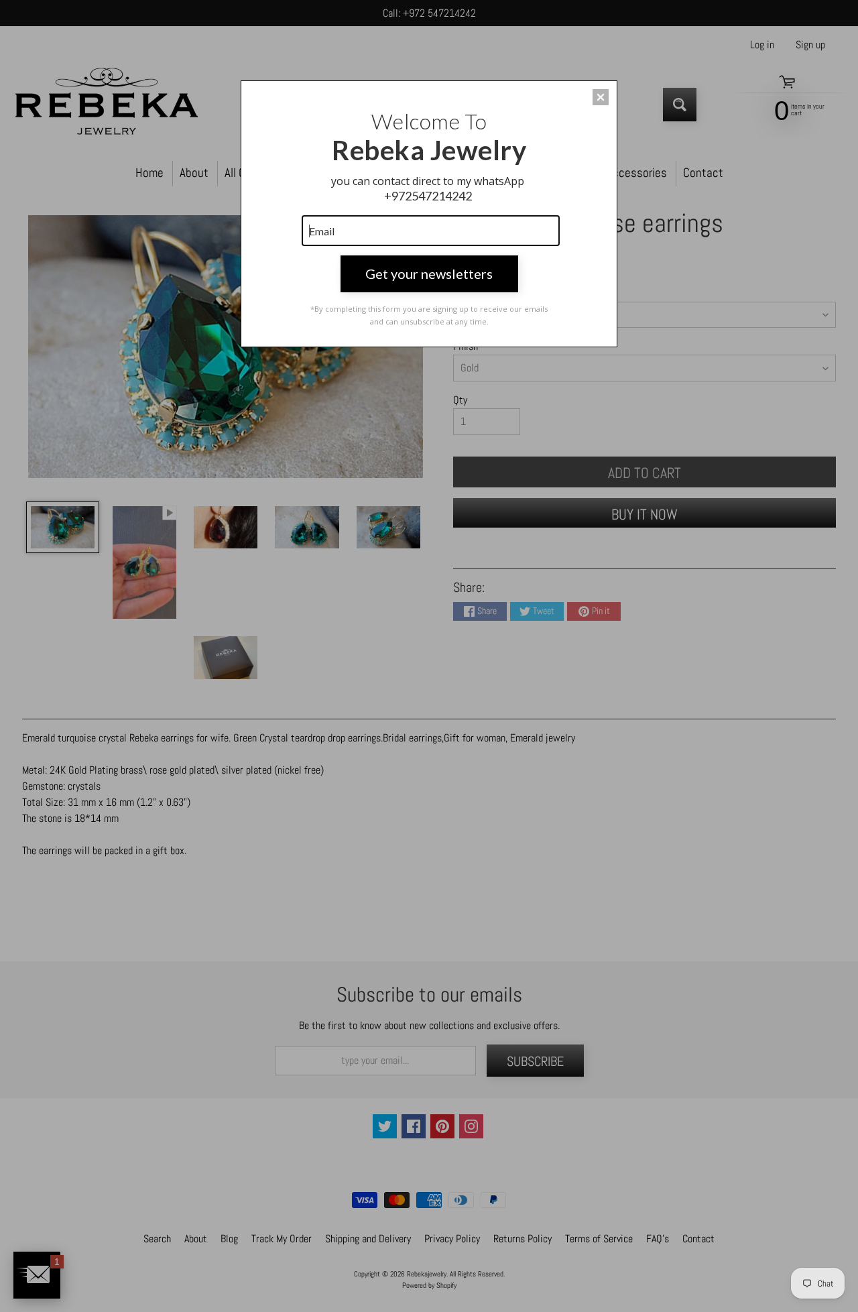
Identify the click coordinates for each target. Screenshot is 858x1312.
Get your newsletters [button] (429, 273)
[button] (601, 97)
